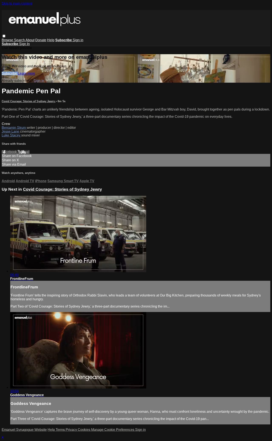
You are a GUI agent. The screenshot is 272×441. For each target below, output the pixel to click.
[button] (4, 36)
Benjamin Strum (14, 127)
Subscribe (10, 73)
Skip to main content (17, 3)
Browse (8, 40)
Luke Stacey (11, 135)
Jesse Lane (11, 131)
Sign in (78, 40)
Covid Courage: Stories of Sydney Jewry (29, 101)
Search (20, 40)
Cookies (84, 429)
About (30, 40)
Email (25, 152)
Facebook (10, 152)
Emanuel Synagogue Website (24, 429)
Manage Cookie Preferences (113, 429)
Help (50, 40)
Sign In (24, 44)
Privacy (72, 429)
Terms (61, 429)
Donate (40, 40)
